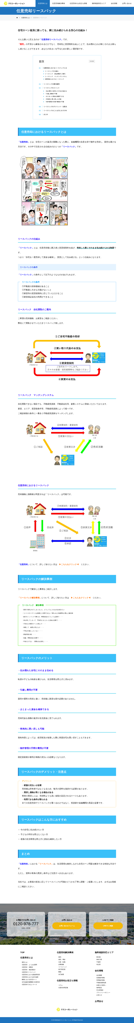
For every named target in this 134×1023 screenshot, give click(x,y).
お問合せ (99, 1001)
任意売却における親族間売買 (31, 974)
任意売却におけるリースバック (54, 79)
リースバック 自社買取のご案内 (55, 74)
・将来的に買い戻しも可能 (53, 99)
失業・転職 (61, 962)
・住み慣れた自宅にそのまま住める (56, 91)
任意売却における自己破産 (30, 977)
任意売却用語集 (63, 987)
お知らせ (99, 995)
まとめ (45, 114)
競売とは (24, 962)
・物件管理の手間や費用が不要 (54, 102)
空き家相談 (99, 990)
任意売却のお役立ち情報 (78, 3)
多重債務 (61, 964)
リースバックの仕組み (51, 71)
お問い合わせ (127, 3)
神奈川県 (99, 959)
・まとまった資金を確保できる (54, 96)
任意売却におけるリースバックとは (55, 68)
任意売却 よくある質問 (29, 964)
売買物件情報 (100, 977)
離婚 (59, 972)
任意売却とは (42, 3)
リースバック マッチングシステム (56, 76)
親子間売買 (61, 969)
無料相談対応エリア (99, 3)
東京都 (98, 957)
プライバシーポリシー (103, 992)
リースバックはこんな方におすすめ (55, 110)
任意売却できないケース (29, 984)
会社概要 (99, 975)
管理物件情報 (100, 980)
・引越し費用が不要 (51, 94)
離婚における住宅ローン (29, 979)
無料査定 (99, 987)
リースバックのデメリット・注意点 (55, 106)
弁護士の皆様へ (101, 985)
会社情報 (114, 3)
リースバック (62, 967)
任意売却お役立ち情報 (67, 980)
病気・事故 (61, 959)
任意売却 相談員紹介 (29, 969)
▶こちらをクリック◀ (69, 564)
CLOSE (92, 61)
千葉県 (98, 962)
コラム (60, 985)
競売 (59, 957)
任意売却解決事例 (58, 3)
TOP (22, 952)
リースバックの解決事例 (51, 84)
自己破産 (61, 974)
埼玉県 (98, 964)
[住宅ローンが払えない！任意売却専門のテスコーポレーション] (14, 3)
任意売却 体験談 (27, 967)
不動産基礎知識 (101, 982)
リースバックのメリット (51, 88)
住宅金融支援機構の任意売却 (31, 982)
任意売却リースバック (29, 972)
